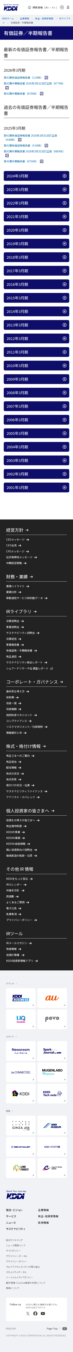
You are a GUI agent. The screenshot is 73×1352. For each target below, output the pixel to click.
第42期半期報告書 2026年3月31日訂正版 (36, 83)
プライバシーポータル (17, 1256)
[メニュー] (69, 7)
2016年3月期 (34, 284)
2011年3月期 (34, 352)
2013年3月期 (34, 325)
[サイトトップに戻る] (11, 7)
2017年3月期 (34, 270)
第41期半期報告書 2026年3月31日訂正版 (36, 151)
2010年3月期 (34, 365)
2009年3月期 (34, 379)
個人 (47, 7)
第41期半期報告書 (23, 161)
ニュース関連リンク (15, 1245)
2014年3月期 (34, 311)
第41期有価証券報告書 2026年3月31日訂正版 (30, 137)
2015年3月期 (34, 297)
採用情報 (43, 1223)
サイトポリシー (13, 1250)
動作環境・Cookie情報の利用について (25, 1282)
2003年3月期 (34, 460)
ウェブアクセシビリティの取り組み (23, 1266)
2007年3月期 (34, 406)
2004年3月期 (34, 446)
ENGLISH (11, 1328)
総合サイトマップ (14, 1240)
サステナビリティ (15, 1229)
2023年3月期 (34, 189)
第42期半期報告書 (23, 93)
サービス (11, 1216)
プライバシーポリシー (17, 1261)
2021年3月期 (34, 216)
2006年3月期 (34, 419)
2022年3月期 (34, 203)
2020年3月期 (34, 230)
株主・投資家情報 (48, 1216)
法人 (54, 7)
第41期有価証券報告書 (26, 145)
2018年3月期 (34, 257)
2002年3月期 (34, 474)
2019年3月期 (34, 243)
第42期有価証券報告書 (26, 77)
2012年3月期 (34, 338)
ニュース (11, 1223)
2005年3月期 (34, 433)
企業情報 (43, 1210)
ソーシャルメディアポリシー (19, 1277)
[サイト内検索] (62, 7)
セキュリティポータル (16, 1272)
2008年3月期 (34, 392)
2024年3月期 (34, 176)
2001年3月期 (34, 487)
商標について (12, 1288)
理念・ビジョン (14, 1210)
